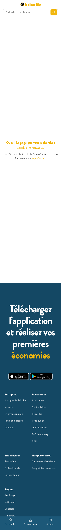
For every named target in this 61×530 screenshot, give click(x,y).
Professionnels (12, 468)
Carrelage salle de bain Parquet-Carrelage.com (44, 464)
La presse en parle (14, 413)
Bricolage (9, 508)
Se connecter (30, 524)
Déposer (50, 524)
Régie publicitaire (14, 420)
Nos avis (9, 407)
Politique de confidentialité (39, 424)
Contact (9, 427)
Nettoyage (10, 502)
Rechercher (10, 524)
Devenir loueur (12, 474)
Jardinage (10, 495)
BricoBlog (37, 413)
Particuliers (10, 461)
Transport (10, 515)
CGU (34, 440)
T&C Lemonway (40, 434)
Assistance (38, 400)
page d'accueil (39, 158)
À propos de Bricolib (15, 400)
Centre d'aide (39, 407)
